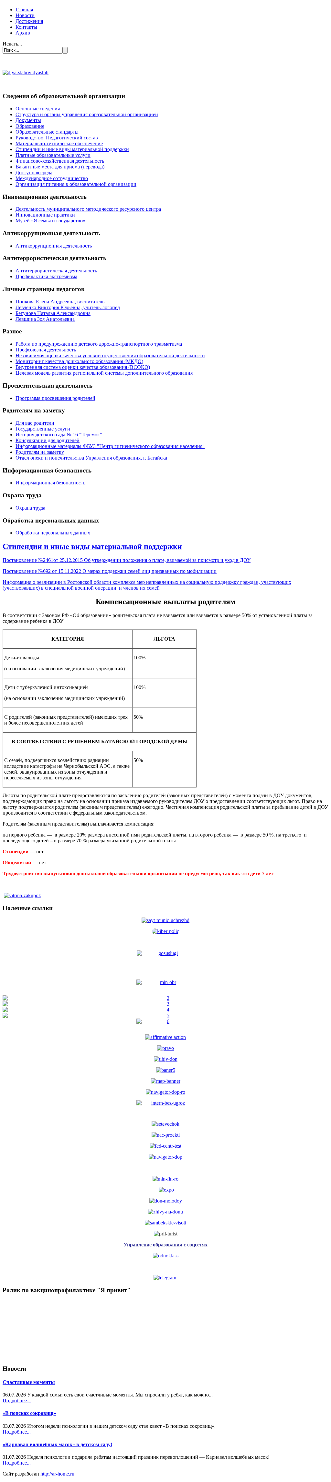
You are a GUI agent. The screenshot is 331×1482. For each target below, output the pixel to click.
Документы (28, 120)
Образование (30, 126)
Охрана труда (30, 508)
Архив (23, 33)
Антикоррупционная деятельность (54, 246)
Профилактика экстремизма (46, 276)
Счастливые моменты (29, 1382)
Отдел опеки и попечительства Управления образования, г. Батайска (91, 458)
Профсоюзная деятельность (46, 349)
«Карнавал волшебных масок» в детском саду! (57, 1444)
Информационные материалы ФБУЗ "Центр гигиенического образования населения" (110, 446)
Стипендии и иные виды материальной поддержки (72, 149)
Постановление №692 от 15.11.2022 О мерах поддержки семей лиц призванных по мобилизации (110, 571)
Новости (25, 15)
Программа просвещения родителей (55, 398)
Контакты (26, 27)
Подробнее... (17, 1400)
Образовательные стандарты (47, 132)
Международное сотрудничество (52, 178)
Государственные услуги (43, 428)
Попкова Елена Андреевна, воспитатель (60, 301)
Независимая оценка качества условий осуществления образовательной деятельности (110, 355)
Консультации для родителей (48, 440)
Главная (24, 9)
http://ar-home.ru (57, 1474)
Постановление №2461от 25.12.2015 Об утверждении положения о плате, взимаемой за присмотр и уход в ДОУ (127, 560)
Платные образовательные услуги (53, 155)
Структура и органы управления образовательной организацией (87, 114)
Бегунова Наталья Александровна (53, 313)
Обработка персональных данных (53, 532)
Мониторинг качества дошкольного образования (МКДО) (79, 361)
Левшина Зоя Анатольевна (45, 319)
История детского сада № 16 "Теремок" (59, 434)
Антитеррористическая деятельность (56, 270)
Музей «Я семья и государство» (50, 220)
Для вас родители (35, 423)
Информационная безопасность (50, 482)
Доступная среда (34, 172)
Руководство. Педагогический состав (57, 137)
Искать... (12, 43)
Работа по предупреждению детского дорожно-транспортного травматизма (99, 344)
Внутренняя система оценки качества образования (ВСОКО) (83, 367)
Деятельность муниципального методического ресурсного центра (88, 209)
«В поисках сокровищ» (29, 1413)
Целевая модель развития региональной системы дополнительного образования (104, 373)
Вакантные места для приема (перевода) (60, 166)
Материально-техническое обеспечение (59, 143)
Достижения (29, 21)
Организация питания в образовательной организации (76, 184)
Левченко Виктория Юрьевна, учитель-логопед (68, 307)
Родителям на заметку (40, 452)
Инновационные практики (45, 215)
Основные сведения (38, 108)
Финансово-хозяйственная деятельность (60, 161)
